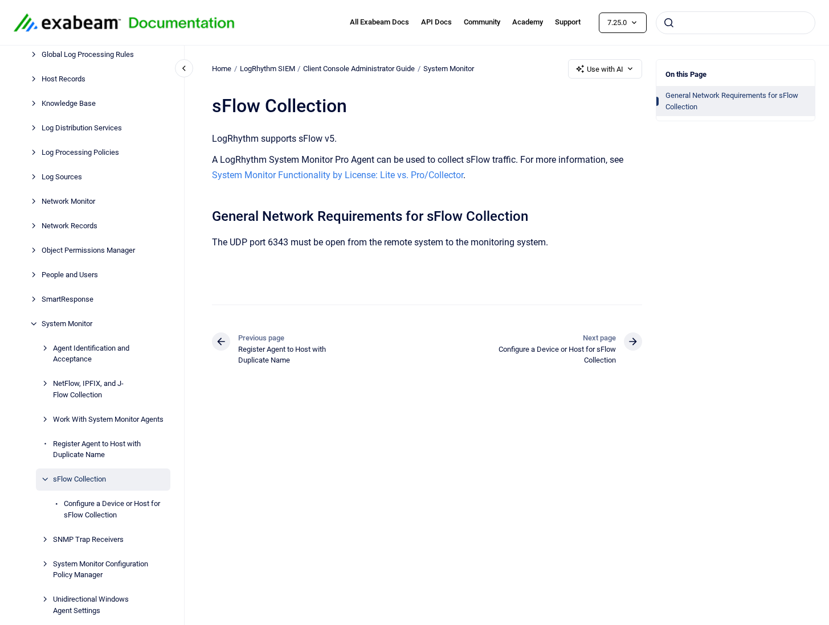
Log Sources (62, 176)
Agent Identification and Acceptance (91, 354)
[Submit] (669, 23)
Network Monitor (68, 201)
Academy (527, 22)
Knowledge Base (69, 103)
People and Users (70, 274)
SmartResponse (67, 299)
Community (482, 22)
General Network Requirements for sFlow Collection (731, 101)
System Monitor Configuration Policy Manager (100, 569)
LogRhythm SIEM (267, 68)
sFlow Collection (79, 479)
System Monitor (67, 323)
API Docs (436, 22)
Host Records (63, 79)
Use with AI (605, 69)
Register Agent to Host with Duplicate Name (97, 449)
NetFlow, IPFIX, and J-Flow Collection (88, 389)
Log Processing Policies (80, 152)
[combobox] (735, 23)
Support (568, 22)
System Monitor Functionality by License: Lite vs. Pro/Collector (337, 175)
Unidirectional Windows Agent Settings (91, 605)
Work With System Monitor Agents (108, 419)
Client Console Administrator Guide (359, 68)
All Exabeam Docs (379, 22)
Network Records (69, 225)
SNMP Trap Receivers (88, 539)
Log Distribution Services (82, 128)
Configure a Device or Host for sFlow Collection (112, 509)
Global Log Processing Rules (88, 54)
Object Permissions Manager (88, 250)
